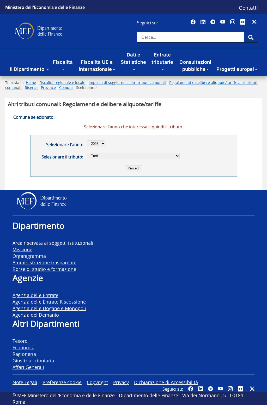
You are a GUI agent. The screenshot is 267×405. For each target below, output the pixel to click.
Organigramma (29, 256)
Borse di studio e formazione (44, 269)
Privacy (121, 382)
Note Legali (25, 382)
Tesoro (20, 341)
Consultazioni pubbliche (195, 65)
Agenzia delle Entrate (35, 295)
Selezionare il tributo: (62, 157)
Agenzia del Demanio (36, 314)
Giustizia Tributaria (33, 360)
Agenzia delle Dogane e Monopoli (49, 308)
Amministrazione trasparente (44, 262)
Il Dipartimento (28, 69)
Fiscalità (63, 62)
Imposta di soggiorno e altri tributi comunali (127, 82)
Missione (22, 249)
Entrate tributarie (162, 58)
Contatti (248, 8)
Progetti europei (235, 69)
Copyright (97, 382)
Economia (23, 347)
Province (48, 87)
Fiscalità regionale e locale (62, 82)
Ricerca (31, 87)
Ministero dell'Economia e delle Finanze (45, 7)
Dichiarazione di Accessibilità (166, 382)
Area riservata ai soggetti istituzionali (53, 242)
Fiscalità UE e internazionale (96, 65)
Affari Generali (28, 367)
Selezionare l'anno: (64, 144)
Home (31, 82)
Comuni (66, 87)
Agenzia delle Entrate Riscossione (49, 301)
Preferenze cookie (62, 382)
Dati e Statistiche (133, 58)
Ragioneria (24, 354)
